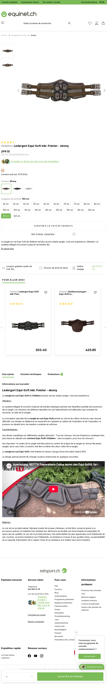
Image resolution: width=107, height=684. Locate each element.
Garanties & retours (89, 600)
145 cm (17, 216)
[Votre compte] (96, 23)
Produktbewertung (62, 616)
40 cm (5, 204)
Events (57, 609)
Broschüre (59, 636)
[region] (53, 90)
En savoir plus (7, 248)
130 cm (70, 210)
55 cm (36, 204)
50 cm (26, 204)
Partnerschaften (61, 606)
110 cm (38, 210)
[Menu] (4, 22)
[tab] (8, 374)
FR (100, 2)
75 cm (76, 204)
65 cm (56, 204)
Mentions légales (88, 597)
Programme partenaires (64, 599)
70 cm (66, 204)
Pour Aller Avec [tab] (13, 280)
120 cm (48, 210)
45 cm (16, 204)
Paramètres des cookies (65, 640)
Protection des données (91, 590)
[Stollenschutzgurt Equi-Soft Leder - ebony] (77, 325)
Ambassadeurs (61, 596)
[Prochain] (104, 90)
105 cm (17, 210)
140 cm (91, 210)
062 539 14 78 (97, 267)
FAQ (56, 586)
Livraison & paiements (90, 604)
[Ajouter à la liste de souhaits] (46, 292)
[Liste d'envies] (90, 23)
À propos (58, 589)
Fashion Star (60, 626)
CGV (83, 594)
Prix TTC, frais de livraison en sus (15, 154)
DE (103, 2)
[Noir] (17, 189)
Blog (56, 593)
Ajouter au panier (70, 676)
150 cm (6, 216)
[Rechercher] (71, 23)
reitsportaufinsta (61, 623)
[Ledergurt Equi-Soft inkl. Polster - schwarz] (28, 325)
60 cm (46, 204)
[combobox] (43, 23)
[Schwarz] (29, 189)
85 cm (97, 204)
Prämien (58, 633)
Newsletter (59, 613)
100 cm (6, 210)
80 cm (87, 204)
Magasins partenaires (63, 603)
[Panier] (102, 23)
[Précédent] (18, 90)
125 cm (59, 210)
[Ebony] (6, 189)
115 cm (27, 210)
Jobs (57, 619)
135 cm (80, 210)
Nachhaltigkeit (60, 630)
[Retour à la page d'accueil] (18, 14)
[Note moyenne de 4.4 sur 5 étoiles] (9, 142)
